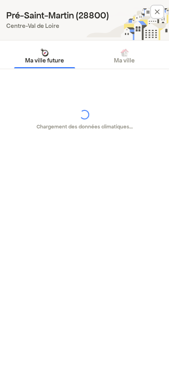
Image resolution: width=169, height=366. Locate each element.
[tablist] (84, 56)
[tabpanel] (84, 120)
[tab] (44, 56)
